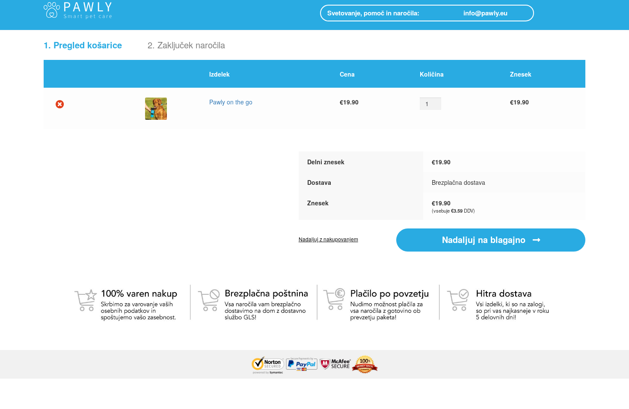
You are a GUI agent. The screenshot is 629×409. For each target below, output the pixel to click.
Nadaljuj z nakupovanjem (328, 239)
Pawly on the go (230, 102)
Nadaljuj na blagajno (485, 240)
